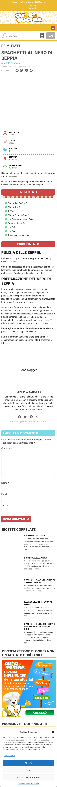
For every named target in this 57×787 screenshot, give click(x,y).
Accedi (33, 5)
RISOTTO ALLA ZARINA (35, 558)
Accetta (28, 763)
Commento (7, 448)
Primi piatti (11, 46)
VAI (51, 35)
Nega (28, 770)
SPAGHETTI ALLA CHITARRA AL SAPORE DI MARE (39, 581)
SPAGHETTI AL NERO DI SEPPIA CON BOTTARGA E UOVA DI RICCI (39, 626)
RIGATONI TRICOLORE (34, 535)
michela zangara (10, 63)
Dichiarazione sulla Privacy (28, 784)
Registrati (32, 8)
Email (4, 494)
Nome (5, 483)
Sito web (5, 505)
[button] (53, 732)
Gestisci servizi (9, 756)
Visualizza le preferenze (28, 777)
